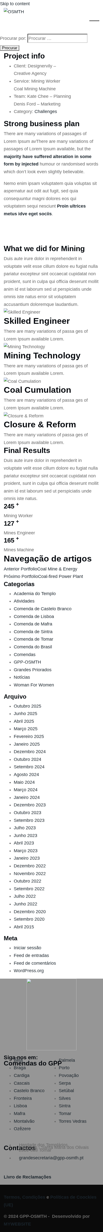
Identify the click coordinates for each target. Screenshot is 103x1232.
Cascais (22, 1083)
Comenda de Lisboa (34, 616)
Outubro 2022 (27, 881)
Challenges (45, 111)
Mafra (19, 1113)
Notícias (22, 677)
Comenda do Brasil (33, 646)
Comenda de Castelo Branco (43, 608)
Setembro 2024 (29, 766)
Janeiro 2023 (27, 858)
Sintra (64, 1105)
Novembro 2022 (30, 873)
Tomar (65, 1113)
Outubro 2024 (27, 759)
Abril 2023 (24, 842)
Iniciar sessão (27, 947)
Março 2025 (26, 728)
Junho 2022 (25, 903)
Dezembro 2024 (30, 751)
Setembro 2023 (29, 820)
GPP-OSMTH (27, 662)
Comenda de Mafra (33, 623)
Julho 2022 (25, 896)
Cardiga (22, 1075)
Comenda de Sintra (33, 631)
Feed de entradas (31, 955)
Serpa (65, 1083)
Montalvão (24, 1121)
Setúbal (66, 1090)
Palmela (67, 1060)
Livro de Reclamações (27, 1177)
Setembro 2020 (29, 919)
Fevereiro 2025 (29, 736)
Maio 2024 (24, 782)
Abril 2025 (24, 721)
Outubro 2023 (27, 812)
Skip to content (15, 3)
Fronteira (23, 1098)
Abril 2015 (24, 926)
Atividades (24, 601)
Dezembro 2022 (30, 865)
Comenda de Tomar (33, 639)
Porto (64, 1067)
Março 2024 (26, 789)
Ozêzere (22, 1128)
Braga (20, 1067)
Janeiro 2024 (27, 797)
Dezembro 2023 (30, 804)
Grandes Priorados (33, 669)
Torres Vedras (72, 1121)
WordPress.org (29, 970)
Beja (18, 1060)
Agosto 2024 (26, 774)
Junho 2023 (25, 835)
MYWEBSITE (17, 1224)
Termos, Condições (24, 1197)
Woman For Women (34, 684)
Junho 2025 (25, 713)
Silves (65, 1098)
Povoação (69, 1075)
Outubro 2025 (27, 706)
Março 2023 (26, 850)
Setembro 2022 (29, 888)
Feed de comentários (35, 963)
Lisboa (20, 1105)
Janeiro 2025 (27, 744)
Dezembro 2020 (30, 911)
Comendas (25, 654)
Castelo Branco (29, 1090)
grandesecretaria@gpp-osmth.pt (51, 1157)
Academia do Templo (35, 593)
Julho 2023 (25, 827)
